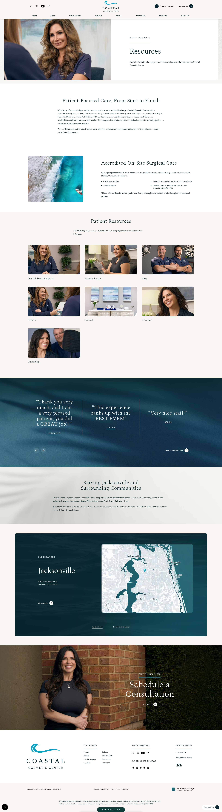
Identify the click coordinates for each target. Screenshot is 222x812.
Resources (163, 15)
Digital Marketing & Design (186, 789)
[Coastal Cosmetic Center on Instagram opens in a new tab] (31, 6)
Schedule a (149, 685)
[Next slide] (43, 450)
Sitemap (125, 789)
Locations (185, 15)
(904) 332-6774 (147, 804)
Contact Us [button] (209, 807)
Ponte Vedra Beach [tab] (121, 627)
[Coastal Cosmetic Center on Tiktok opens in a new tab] (49, 6)
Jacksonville (181, 752)
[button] (5, 807)
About (52, 15)
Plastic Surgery (75, 15)
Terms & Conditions (101, 789)
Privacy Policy (115, 789)
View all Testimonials (173, 450)
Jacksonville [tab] (97, 627)
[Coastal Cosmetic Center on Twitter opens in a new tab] (37, 6)
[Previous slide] (36, 450)
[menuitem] (31, 6)
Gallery (119, 15)
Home (34, 15)
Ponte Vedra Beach (184, 757)
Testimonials (140, 15)
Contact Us (183, 6)
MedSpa (98, 15)
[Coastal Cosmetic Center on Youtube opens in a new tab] (43, 6)
